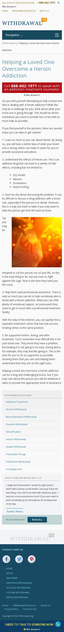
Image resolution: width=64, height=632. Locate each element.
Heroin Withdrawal (16, 439)
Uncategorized (14, 469)
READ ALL (37, 519)
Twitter (19, 559)
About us (44, 11)
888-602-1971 (47, 2)
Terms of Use (29, 609)
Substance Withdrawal (18, 461)
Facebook (6, 559)
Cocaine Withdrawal (16, 424)
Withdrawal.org (9, 43)
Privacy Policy (11, 609)
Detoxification (13, 431)
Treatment (12, 578)
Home (5, 11)
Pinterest (31, 559)
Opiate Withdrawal (16, 446)
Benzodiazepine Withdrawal (21, 416)
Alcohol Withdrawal (16, 409)
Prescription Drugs (16, 454)
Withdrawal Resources (23, 11)
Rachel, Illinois (15, 511)
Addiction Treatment (17, 401)
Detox (9, 573)
